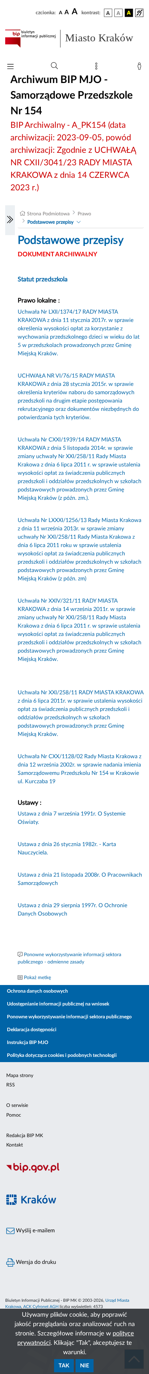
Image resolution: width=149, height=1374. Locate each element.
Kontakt (14, 1145)
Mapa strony (19, 1075)
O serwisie (17, 1105)
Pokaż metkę (37, 977)
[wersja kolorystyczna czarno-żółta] (128, 12)
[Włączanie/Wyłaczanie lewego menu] (10, 220)
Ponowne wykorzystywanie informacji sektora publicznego (69, 1017)
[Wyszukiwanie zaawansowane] (54, 66)
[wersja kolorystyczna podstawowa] (108, 12)
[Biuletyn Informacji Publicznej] (74, 1171)
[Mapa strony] (97, 67)
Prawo (84, 214)
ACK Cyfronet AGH (41, 1307)
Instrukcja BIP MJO (27, 1042)
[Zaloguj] (141, 67)
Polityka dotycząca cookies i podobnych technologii (62, 1055)
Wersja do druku (35, 1262)
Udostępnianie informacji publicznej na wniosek (58, 1004)
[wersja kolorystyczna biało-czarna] (118, 12)
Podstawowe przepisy (50, 222)
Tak (64, 1365)
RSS (10, 1085)
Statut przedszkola (43, 279)
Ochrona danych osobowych (37, 991)
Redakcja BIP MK (24, 1135)
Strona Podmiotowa (48, 214)
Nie (84, 1365)
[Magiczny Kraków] (74, 1203)
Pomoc (13, 1115)
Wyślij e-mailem (35, 1230)
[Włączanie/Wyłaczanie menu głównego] (10, 67)
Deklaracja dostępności (31, 1029)
